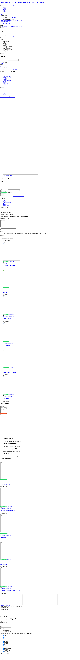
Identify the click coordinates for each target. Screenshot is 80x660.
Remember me (4, 62)
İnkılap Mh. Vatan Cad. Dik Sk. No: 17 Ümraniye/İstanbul (11, 20)
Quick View (11, 261)
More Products (5, 204)
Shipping (4, 201)
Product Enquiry (6, 205)
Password (2, 61)
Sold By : (2, 188)
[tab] (41, 200)
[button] (40, 13)
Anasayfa (2, 97)
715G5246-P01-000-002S (9, 265)
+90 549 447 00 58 (6, 23)
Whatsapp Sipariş (4, 192)
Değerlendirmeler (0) (7, 202)
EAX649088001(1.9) (5, 484)
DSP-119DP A (3, 564)
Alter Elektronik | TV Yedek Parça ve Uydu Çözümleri (22, 2)
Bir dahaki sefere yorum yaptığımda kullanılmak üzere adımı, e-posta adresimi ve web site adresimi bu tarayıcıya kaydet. (24, 233)
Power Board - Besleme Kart (9, 97)
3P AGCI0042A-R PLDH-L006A (8, 510)
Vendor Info (5, 203)
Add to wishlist (3, 193)
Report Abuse (2, 198)
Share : (1, 197)
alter (5, 188)
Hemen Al (9, 192)
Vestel (4, 183)
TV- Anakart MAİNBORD (8, 343)
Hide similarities (7, 630)
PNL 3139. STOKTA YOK (9, 372)
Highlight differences (8, 631)
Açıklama (4, 200)
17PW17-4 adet (5, 190)
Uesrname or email (3, 59)
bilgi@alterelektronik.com (5, 605)
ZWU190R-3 (6, 398)
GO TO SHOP (14, 17)
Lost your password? (4, 63)
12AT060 (5, 292)
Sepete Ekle (3, 191)
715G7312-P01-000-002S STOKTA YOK (10, 590)
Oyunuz (1, 218)
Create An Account (4, 58)
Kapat (1, 14)
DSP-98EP (3, 537)
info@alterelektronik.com (5, 21)
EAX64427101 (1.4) (7, 318)
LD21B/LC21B (6, 345)
